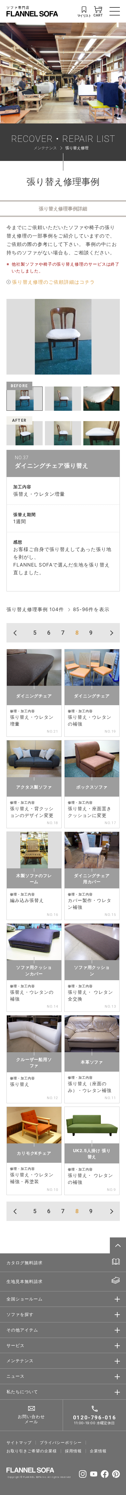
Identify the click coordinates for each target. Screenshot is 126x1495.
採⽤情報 (73, 1451)
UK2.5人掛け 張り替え (91, 1154)
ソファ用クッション (92, 970)
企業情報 (98, 1451)
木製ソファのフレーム (34, 879)
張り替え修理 (77, 147)
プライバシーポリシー (61, 1443)
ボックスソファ (92, 787)
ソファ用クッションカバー (34, 970)
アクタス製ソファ (34, 787)
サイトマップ (19, 1443)
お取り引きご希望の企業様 (31, 1451)
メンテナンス (45, 147)
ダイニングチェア (34, 695)
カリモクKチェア (34, 1153)
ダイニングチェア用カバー (92, 879)
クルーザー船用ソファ (34, 1062)
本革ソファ (92, 1062)
